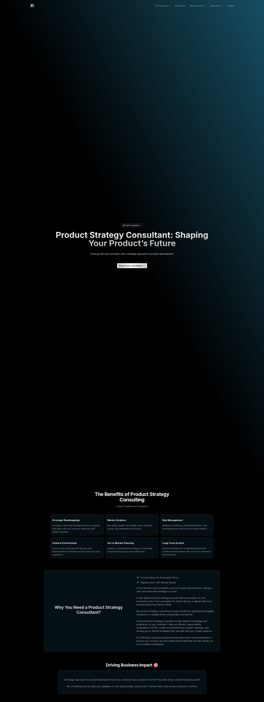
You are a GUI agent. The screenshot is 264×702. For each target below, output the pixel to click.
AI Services (180, 6)
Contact (230, 6)
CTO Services (161, 6)
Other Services (196, 6)
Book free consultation (131, 265)
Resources (215, 6)
